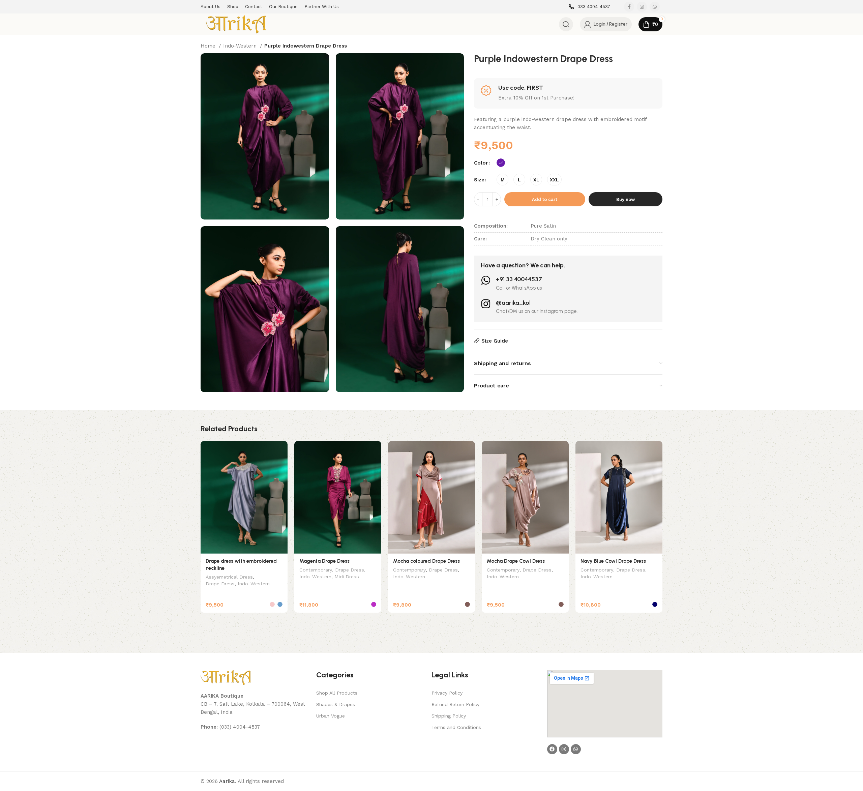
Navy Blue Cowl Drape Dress (613, 561)
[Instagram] (564, 749)
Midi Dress (346, 576)
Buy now (625, 199)
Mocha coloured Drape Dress (426, 561)
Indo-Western (240, 46)
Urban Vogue (330, 716)
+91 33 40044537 (519, 279)
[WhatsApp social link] (655, 7)
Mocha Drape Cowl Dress (516, 561)
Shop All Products (336, 693)
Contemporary (315, 570)
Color (481, 163)
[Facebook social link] (629, 7)
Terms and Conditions (456, 727)
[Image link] (226, 677)
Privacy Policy (447, 693)
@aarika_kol (513, 302)
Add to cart (544, 199)
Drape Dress (220, 583)
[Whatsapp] (576, 749)
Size (479, 180)
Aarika (227, 781)
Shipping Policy (449, 716)
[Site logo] (236, 24)
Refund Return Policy (455, 704)
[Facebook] (552, 749)
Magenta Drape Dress (324, 561)
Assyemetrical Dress (229, 577)
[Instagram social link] (642, 7)
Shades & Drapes (335, 704)
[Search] (566, 24)
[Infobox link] (589, 7)
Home (209, 46)
